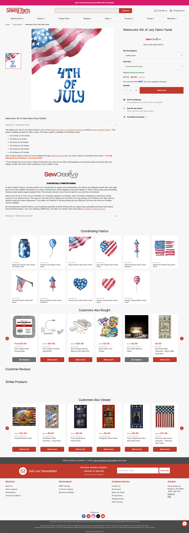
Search (126, 11)
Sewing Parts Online (59, 156)
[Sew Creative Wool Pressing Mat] (24, 338)
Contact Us (116, 486)
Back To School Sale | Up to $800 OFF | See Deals (94, 3)
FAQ (169, 497)
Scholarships (10, 492)
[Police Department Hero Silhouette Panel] (137, 428)
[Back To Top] (186, 530)
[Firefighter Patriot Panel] (109, 428)
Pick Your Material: (130, 51)
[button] (177, 10)
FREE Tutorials (64, 486)
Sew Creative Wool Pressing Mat (21, 350)
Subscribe (164, 471)
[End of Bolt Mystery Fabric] (137, 338)
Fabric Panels (17, 24)
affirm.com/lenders (106, 525)
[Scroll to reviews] (153, 34)
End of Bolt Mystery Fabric (134, 350)
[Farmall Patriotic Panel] (24, 428)
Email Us (171, 494)
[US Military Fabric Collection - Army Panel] (52, 428)
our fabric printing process (94, 209)
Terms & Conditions (13, 496)
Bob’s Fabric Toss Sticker (105, 350)
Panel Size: (127, 61)
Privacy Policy (117, 496)
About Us (9, 486)
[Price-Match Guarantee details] (146, 117)
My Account (116, 489)
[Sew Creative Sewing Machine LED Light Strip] (80, 338)
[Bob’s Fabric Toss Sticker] (109, 338)
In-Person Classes (66, 489)
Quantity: (126, 85)
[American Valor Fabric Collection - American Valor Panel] (165, 428)
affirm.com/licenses (112, 527)
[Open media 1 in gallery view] (112, 33)
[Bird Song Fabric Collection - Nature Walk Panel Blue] (165, 338)
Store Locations (11, 489)
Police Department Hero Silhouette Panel (136, 439)
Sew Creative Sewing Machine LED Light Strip (80, 350)
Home (7, 24)
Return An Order (118, 492)
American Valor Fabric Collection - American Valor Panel (163, 440)
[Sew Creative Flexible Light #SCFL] (52, 338)
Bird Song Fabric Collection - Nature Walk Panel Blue (164, 351)
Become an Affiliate (66, 492)
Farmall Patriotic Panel (23, 438)
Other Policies (117, 502)
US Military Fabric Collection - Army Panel (52, 439)
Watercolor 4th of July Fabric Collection (67, 130)
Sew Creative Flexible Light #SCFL (51, 350)
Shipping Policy (118, 499)
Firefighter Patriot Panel (108, 438)
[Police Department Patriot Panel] (80, 428)
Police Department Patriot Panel (78, 439)
